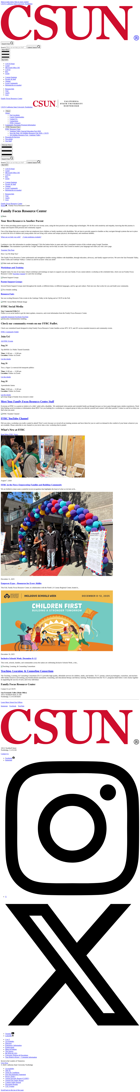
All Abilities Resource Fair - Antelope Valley (25, 135)
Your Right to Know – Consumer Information (21, 1057)
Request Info (9, 89)
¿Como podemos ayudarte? (31, 237)
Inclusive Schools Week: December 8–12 (19, 658)
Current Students (11, 77)
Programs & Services (12, 137)
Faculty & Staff (10, 79)
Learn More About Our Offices (11, 702)
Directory (8, 1043)
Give (7, 95)
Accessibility (9, 1041)
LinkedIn (4, 317)
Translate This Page (7, 250)
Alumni (7, 81)
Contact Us (13, 119)
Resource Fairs (7, 294)
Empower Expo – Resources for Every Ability (21, 583)
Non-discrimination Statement (15, 1074)
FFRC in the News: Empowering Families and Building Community (31, 485)
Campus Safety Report (13, 1082)
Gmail (7, 66)
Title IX (8, 1071)
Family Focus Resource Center (11, 98)
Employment (9, 1047)
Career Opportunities (17, 117)
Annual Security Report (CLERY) (17, 1078)
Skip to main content (21, 2)
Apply (7, 93)
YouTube (25, 317)
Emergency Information (13, 1045)
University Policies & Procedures (16, 1055)
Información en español (13, 85)
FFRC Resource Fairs (13, 127)
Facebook (18, 317)
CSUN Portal (10, 64)
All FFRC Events (7, 341)
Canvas (7, 70)
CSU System (9, 1086)
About (8, 111)
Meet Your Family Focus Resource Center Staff (27, 401)
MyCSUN (5, 60)
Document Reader (11, 1084)
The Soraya (9, 1051)
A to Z (7, 1039)
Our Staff (8, 141)
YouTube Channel (19, 274)
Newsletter (9, 139)
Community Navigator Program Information (20, 125)
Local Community (11, 83)
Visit (6, 91)
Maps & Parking (11, 1049)
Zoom (7, 73)
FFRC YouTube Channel (14, 418)
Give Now (4, 1063)
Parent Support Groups (11, 282)
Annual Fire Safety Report (14, 1080)
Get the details (6, 359)
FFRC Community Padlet (10, 332)
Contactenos (14, 121)
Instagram (11, 317)
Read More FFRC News (9, 434)
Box (6, 72)
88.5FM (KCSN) (11, 1053)
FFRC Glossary (15, 123)
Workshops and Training (12, 267)
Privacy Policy (10, 1076)
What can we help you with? (11, 237)
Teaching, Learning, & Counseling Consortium (27, 671)
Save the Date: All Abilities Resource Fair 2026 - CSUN (29, 133)
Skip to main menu (7, 2)
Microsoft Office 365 (12, 68)
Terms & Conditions (12, 1072)
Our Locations (15, 115)
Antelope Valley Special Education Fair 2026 (25, 131)
